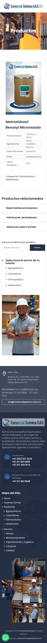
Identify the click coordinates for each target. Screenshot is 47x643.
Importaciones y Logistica (20, 542)
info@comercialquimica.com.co (24, 402)
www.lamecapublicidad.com (29, 638)
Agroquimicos (15, 268)
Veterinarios (12, 179)
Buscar (37, 247)
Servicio (8, 529)
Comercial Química (27, 631)
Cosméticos (14, 273)
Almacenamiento (15, 537)
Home (7, 498)
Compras (11, 546)
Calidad (10, 550)
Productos (9, 506)
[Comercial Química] (21, 6)
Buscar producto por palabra (18, 242)
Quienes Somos (12, 502)
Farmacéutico (27, 176)
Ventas (9, 533)
